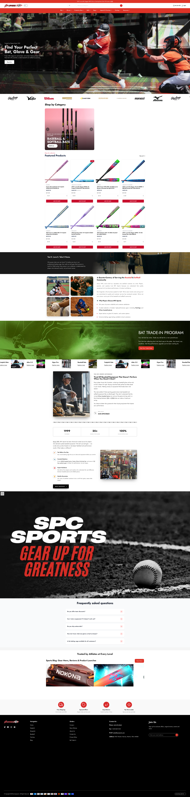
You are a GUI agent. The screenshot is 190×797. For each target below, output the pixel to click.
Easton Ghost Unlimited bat (79, 461)
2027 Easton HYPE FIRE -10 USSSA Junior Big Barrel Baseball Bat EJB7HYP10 (107, 187)
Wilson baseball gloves (105, 310)
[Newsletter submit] (176, 735)
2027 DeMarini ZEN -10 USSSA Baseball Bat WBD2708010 (107, 233)
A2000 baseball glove (66, 461)
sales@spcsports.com (119, 733)
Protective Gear (78, 10)
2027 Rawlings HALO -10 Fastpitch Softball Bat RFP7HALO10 (82, 233)
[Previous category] (47, 129)
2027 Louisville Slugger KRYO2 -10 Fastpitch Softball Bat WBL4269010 (80, 187)
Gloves (68, 10)
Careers (72, 725)
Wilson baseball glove (104, 396)
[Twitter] (4, 727)
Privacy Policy (73, 737)
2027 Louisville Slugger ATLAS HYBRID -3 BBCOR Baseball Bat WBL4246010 (133, 187)
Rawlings (137, 308)
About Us (72, 731)
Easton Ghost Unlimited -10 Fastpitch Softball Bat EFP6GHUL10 (55, 187)
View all (141, 156)
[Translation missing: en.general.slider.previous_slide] (2, 53)
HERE (111, 1)
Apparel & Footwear (105, 10)
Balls (88, 10)
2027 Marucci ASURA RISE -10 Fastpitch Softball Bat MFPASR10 (56, 233)
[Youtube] (14, 727)
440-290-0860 (103, 414)
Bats (61, 10)
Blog (31, 740)
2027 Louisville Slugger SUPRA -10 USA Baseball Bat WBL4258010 (132, 233)
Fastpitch (32, 728)
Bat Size (48, 192)
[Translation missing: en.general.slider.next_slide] (187, 53)
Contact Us (73, 734)
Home (31, 725)
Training (117, 10)
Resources (125, 10)
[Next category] (91, 129)
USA (108, 398)
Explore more (8, 365)
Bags (94, 10)
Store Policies (73, 728)
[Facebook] (8, 727)
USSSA (113, 398)
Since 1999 (56, 442)
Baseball (32, 734)
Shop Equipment (60, 486)
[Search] (121, 5)
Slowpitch (32, 731)
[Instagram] (11, 727)
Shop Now (9, 62)
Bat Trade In (73, 740)
